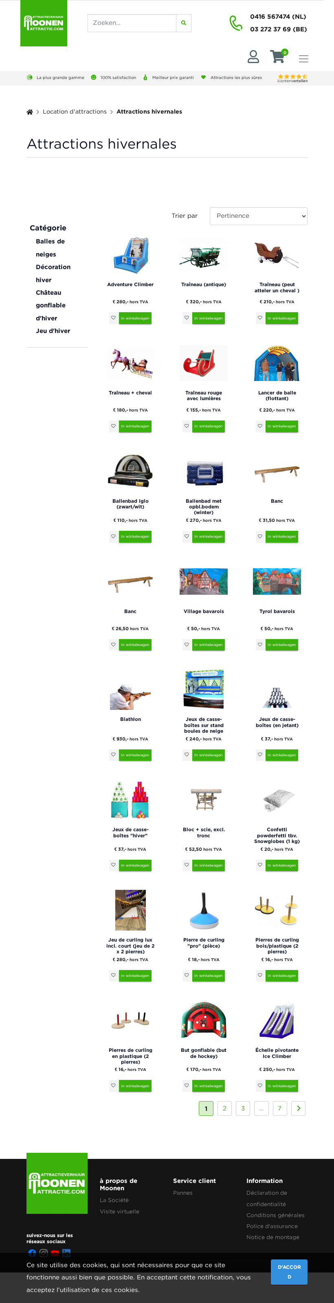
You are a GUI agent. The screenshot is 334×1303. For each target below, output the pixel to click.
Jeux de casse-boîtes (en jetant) (277, 721)
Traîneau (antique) (203, 284)
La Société (114, 1200)
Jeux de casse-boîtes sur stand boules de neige (204, 725)
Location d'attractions (75, 111)
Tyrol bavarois (277, 611)
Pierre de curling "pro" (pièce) (203, 942)
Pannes (183, 1193)
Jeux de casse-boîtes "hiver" (130, 832)
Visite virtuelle (119, 1211)
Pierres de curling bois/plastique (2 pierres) (277, 945)
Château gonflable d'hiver (51, 305)
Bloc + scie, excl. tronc (204, 832)
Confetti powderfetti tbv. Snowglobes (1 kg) (277, 835)
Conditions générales (275, 1215)
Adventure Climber (130, 284)
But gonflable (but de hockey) (203, 1052)
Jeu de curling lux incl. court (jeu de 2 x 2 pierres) (130, 945)
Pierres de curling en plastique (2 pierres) (130, 1055)
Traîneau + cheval (130, 392)
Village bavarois (204, 611)
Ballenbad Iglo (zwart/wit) (130, 503)
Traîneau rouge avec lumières (203, 395)
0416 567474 (270, 16)
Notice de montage (272, 1237)
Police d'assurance (272, 1226)
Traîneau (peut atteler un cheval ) (277, 287)
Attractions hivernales (149, 111)
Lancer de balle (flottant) (277, 395)
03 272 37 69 (270, 29)
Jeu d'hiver (53, 330)
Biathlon (130, 719)
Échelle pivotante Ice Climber (277, 1052)
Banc (277, 501)
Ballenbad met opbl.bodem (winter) (204, 506)
